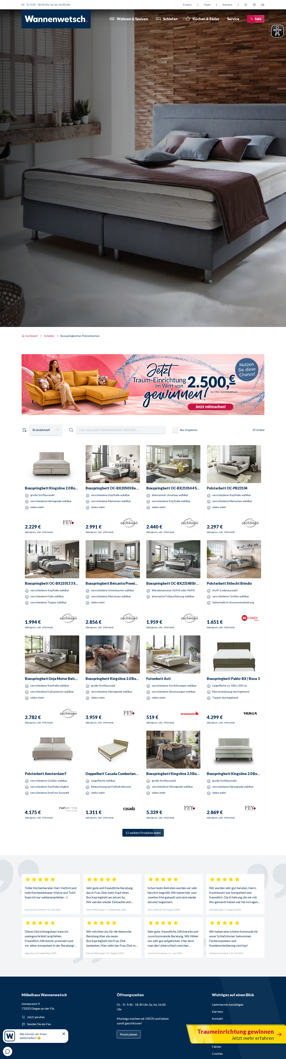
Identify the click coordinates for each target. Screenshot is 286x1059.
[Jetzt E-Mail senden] (262, 4)
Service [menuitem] (233, 19)
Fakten (216, 1046)
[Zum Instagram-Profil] (254, 4)
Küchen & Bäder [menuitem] (206, 19)
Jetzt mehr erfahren (143, 403)
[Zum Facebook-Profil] (245, 4)
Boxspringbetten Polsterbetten (80, 335)
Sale (258, 19)
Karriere (227, 4)
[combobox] (45, 430)
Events (187, 4)
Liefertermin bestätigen (227, 1004)
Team (207, 4)
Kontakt (217, 1018)
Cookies (217, 1053)
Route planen (128, 1034)
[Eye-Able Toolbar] (277, 31)
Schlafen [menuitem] (170, 19)
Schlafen (49, 335)
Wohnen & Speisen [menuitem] (132, 19)
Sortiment (31, 335)
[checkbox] (175, 430)
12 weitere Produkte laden (143, 832)
